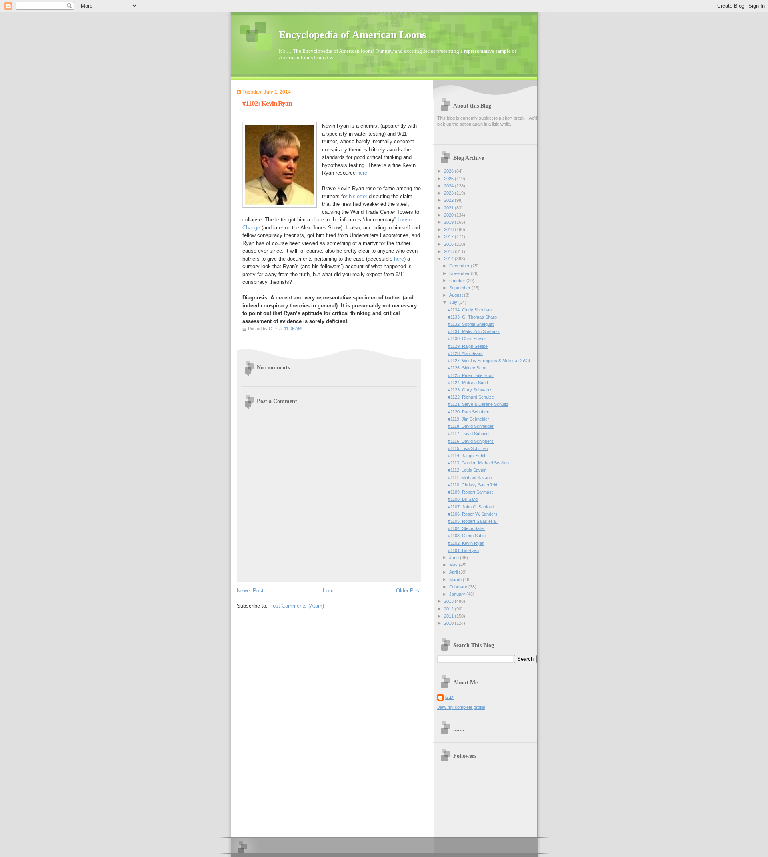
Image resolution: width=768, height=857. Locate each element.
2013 (449, 601)
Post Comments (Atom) (296, 606)
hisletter (358, 196)
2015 (449, 251)
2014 (449, 258)
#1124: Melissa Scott (468, 382)
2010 (449, 623)
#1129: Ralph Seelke (468, 346)
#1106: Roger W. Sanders (473, 514)
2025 (449, 178)
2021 (449, 207)
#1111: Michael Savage (470, 477)
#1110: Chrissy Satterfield (472, 484)
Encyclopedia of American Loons (352, 34)
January (457, 594)
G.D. (449, 697)
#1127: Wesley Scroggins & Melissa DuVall (489, 360)
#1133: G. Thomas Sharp (472, 317)
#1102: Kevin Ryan (466, 543)
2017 (449, 236)
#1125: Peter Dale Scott (471, 375)
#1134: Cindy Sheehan (470, 309)
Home (329, 591)
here (362, 173)
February (458, 586)
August (456, 295)
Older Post (408, 591)
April (454, 572)
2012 (449, 608)
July (453, 302)
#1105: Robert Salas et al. (473, 521)
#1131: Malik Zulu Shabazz (474, 331)
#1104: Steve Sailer (466, 528)
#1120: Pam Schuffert (469, 411)
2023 (449, 193)
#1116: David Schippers (471, 441)
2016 (449, 244)
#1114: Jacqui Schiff (467, 455)
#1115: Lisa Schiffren (468, 448)
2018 (449, 229)
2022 (449, 200)
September (460, 287)
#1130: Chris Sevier (467, 338)
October (457, 280)
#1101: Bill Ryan (463, 550)
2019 (449, 222)
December (460, 265)
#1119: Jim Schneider (468, 419)
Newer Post (250, 591)
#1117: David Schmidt (469, 433)
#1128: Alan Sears (465, 353)
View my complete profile (461, 707)
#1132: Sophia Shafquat (471, 324)
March (456, 579)
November (460, 273)
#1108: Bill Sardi (463, 499)
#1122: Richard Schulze (471, 397)
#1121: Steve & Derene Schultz (478, 404)
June (454, 557)
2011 (449, 616)
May (454, 564)
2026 (449, 171)
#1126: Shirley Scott (467, 367)
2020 (449, 215)
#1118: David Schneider (471, 426)
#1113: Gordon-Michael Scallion (478, 462)
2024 (449, 185)
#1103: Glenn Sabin (467, 535)
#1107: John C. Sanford (471, 506)
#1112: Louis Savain (467, 470)
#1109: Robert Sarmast (470, 492)
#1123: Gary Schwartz (470, 389)
